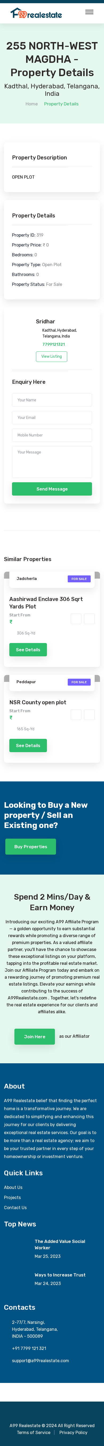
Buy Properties (30, 846)
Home (32, 103)
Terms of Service (33, 1432)
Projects (12, 1197)
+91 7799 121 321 (29, 1348)
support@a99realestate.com (40, 1360)
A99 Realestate (25, 1425)
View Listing (51, 356)
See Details (28, 649)
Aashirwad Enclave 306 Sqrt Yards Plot (46, 603)
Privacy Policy (73, 1432)
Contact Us (15, 1207)
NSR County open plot (37, 702)
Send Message (52, 489)
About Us (13, 1187)
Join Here (34, 1036)
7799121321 (53, 344)
